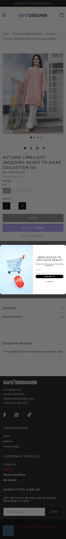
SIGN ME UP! (49, 276)
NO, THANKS (50, 281)
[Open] (8, 530)
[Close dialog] (64, 247)
